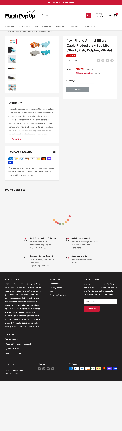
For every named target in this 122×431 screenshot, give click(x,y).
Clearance (59, 27)
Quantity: (70, 80)
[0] (115, 15)
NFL (36, 27)
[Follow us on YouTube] (48, 368)
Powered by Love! (11, 373)
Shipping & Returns (58, 295)
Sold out (77, 89)
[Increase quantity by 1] (91, 80)
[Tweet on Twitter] (107, 60)
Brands (45, 27)
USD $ (8, 364)
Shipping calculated (84, 73)
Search (53, 291)
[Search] (89, 15)
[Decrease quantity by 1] (78, 80)
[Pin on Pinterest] (102, 60)
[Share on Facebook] (98, 60)
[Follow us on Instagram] (43, 368)
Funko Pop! (9, 27)
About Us (74, 27)
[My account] (110, 15)
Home (7, 31)
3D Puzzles (23, 27)
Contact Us (90, 27)
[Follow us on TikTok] (52, 368)
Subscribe (91, 309)
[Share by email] (112, 60)
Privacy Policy (56, 288)
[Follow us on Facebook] (39, 368)
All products (16, 31)
